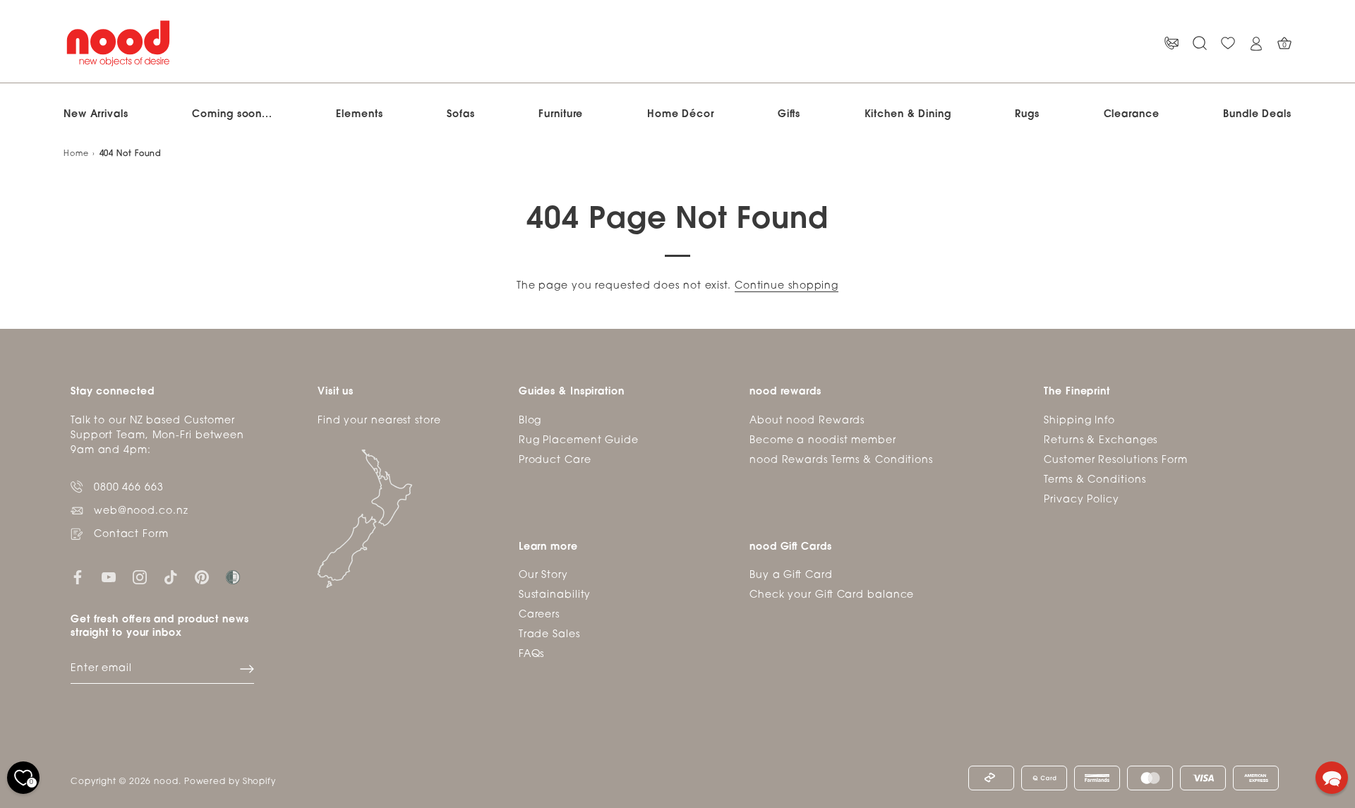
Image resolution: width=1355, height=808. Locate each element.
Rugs (1027, 114)
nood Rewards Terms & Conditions (841, 460)
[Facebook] (78, 577)
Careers (539, 615)
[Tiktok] (171, 577)
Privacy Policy (1081, 500)
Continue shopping (786, 286)
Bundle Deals (1257, 114)
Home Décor (680, 114)
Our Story (543, 575)
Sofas (461, 114)
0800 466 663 (129, 488)
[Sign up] (247, 669)
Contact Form (131, 534)
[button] (1331, 777)
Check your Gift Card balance (831, 595)
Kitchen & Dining (908, 114)
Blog (530, 421)
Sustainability (555, 595)
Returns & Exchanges (1100, 440)
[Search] (1200, 43)
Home (76, 154)
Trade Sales (549, 634)
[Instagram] (140, 577)
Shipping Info (1079, 421)
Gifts (789, 114)
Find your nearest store (379, 421)
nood (166, 782)
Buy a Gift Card (791, 575)
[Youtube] (109, 577)
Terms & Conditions (1094, 480)
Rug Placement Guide (579, 440)
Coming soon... (232, 114)
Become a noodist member (822, 440)
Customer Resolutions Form (1116, 460)
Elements (359, 114)
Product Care (555, 460)
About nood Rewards (807, 421)
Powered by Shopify (230, 782)
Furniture (560, 114)
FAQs (532, 654)
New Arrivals (96, 114)
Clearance (1132, 114)
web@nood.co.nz (141, 511)
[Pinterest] (202, 577)
